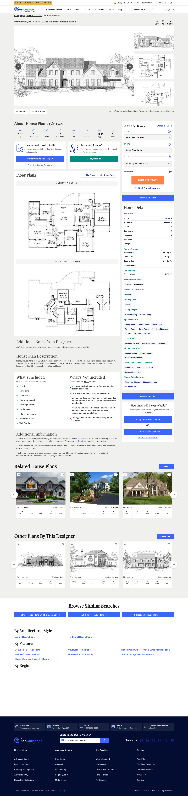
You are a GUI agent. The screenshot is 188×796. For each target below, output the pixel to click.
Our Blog (140, 780)
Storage (137, 333)
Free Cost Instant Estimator (148, 432)
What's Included (103, 759)
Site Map (62, 791)
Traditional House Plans (80, 637)
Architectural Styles (22, 775)
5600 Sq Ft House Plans (92, 615)
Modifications (101, 764)
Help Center (60, 759)
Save (157, 23)
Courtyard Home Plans (79, 649)
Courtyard (129, 368)
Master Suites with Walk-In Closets (32, 659)
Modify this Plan (94, 159)
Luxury (128, 285)
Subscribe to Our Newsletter (75, 735)
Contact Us (59, 764)
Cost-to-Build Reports (105, 769)
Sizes (87, 10)
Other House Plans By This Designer (38, 615)
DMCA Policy (51, 791)
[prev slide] (14, 495)
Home (16, 16)
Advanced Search (54, 10)
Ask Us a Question (148, 198)
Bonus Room (157, 325)
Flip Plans (90, 175)
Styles (78, 10)
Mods (111, 10)
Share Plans (109, 175)
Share (170, 23)
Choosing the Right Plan (24, 769)
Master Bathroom (150, 382)
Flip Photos (40, 111)
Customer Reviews (145, 769)
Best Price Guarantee (146, 764)
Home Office (144, 325)
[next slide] (174, 495)
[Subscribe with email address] (104, 740)
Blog (120, 10)
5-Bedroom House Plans (146, 615)
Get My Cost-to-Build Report (40, 159)
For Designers (102, 775)
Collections (99, 10)
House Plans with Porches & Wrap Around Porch (145, 649)
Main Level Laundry (160, 329)
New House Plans (21, 764)
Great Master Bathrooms (80, 654)
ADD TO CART (148, 180)
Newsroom (141, 775)
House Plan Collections (24, 780)
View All (164, 536)
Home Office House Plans (28, 654)
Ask (163, 23)
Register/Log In (61, 775)
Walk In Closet (130, 386)
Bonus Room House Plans (27, 649)
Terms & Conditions (21, 791)
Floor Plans (21, 111)
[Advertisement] (94, 696)
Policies (81, 441)
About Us (141, 759)
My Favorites (60, 780)
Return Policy (60, 769)
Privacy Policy (37, 791)
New (69, 10)
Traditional (138, 285)
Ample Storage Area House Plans (137, 654)
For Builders (101, 780)
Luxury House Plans (34, 16)
